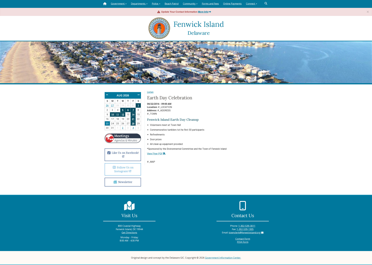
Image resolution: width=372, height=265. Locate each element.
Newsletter (124, 182)
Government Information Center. (223, 257)
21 (133, 119)
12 (122, 114)
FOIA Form (242, 242)
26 (107, 105)
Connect (251, 3)
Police (155, 3)
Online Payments (232, 3)
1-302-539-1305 (245, 229)
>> (139, 95)
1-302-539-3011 (246, 225)
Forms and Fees (210, 3)
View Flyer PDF (155, 153)
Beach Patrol (172, 3)
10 (112, 114)
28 (133, 123)
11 (117, 114)
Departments (138, 3)
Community (189, 3)
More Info (203, 11)
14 (133, 114)
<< (107, 95)
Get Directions (129, 232)
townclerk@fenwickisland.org (245, 232)
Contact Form (242, 238)
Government (118, 3)
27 (112, 105)
